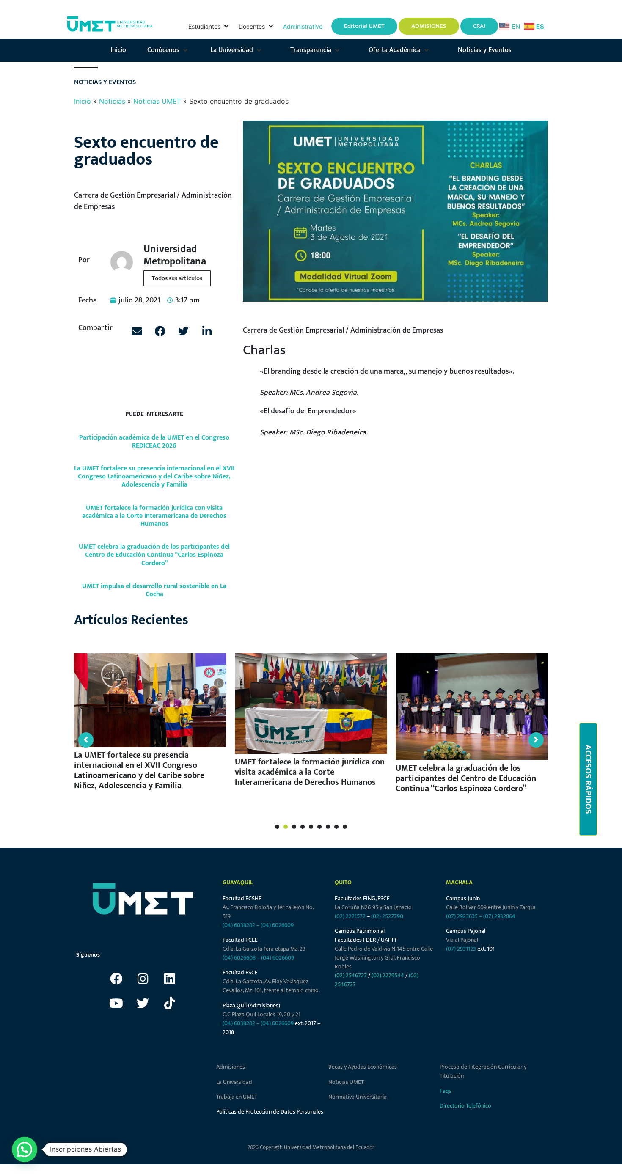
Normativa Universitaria (357, 1097)
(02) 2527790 (387, 916)
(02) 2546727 (351, 975)
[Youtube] (116, 1003)
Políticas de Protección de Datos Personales (269, 1111)
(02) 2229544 (388, 975)
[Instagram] (143, 978)
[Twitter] (143, 1003)
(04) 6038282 (239, 925)
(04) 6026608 (239, 957)
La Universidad (234, 1082)
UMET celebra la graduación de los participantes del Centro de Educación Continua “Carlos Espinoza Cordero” (154, 555)
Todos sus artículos (177, 278)
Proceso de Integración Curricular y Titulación (483, 1071)
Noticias (112, 101)
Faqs (445, 1091)
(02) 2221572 (350, 916)
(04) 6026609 (277, 925)
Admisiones (230, 1067)
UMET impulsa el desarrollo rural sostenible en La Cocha (154, 590)
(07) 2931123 (461, 949)
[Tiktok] (169, 1003)
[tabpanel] (150, 725)
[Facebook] (116, 978)
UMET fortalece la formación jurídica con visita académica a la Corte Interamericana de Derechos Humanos (154, 516)
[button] (209, 26)
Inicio (82, 101)
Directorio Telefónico (465, 1106)
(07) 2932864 (499, 916)
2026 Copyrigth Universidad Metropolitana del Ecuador (311, 1147)
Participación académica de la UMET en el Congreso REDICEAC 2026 (154, 441)
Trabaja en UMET (236, 1097)
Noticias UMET (157, 101)
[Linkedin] (169, 978)
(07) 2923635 (462, 916)
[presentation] (277, 826)
